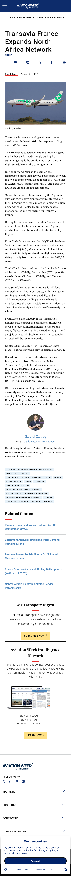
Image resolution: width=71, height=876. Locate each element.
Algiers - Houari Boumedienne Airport (29, 470)
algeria (48, 501)
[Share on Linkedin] (27, 63)
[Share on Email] (15, 63)
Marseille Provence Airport (23, 489)
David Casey (11, 74)
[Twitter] (4, 781)
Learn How (34, 735)
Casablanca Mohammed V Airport (26, 493)
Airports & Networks (51, 17)
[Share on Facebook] (52, 63)
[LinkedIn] (23, 781)
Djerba (48, 497)
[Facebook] (10, 781)
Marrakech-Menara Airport (23, 497)
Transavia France (17, 501)
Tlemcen (39, 482)
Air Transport (27, 17)
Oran (28, 482)
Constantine (14, 482)
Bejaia (58, 478)
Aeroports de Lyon (17, 485)
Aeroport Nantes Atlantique (23, 478)
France (36, 501)
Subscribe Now (34, 635)
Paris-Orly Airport (17, 474)
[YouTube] (17, 781)
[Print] (64, 63)
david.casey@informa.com (39, 441)
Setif (48, 478)
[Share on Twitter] (40, 63)
